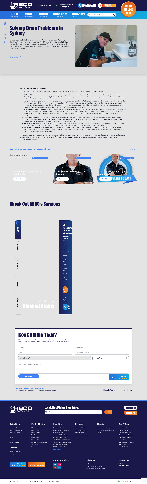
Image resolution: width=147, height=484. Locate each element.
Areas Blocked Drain (16, 430)
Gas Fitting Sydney (124, 428)
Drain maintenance (37, 447)
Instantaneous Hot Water (82, 435)
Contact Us (13, 454)
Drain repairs (35, 440)
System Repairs (79, 432)
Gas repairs (122, 440)
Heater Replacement (81, 430)
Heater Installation (80, 428)
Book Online (131, 407)
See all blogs (133, 149)
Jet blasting (35, 444)
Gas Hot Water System (126, 435)
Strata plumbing (58, 432)
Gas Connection (123, 430)
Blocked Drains (35, 428)
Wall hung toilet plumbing (61, 447)
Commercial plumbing (60, 435)
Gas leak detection (125, 432)
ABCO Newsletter (15, 442)
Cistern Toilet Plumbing (60, 444)
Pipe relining (35, 437)
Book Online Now (65, 289)
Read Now (19, 179)
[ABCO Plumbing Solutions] (127, 481)
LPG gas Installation (125, 447)
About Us (12, 437)
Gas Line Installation (125, 437)
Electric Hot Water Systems (105, 428)
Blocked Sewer (35, 432)
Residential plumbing (59, 437)
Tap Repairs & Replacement (61, 440)
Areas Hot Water (14, 428)
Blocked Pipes (35, 430)
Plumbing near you (59, 428)
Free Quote (130, 412)
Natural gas (122, 444)
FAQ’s (11, 440)
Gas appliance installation (126, 442)
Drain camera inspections (39, 442)
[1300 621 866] (65, 307)
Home (11, 435)
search (108, 412)
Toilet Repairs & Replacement (62, 442)
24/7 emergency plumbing (61, 430)
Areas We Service (15, 451)
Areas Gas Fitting (15, 432)
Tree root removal (37, 435)
